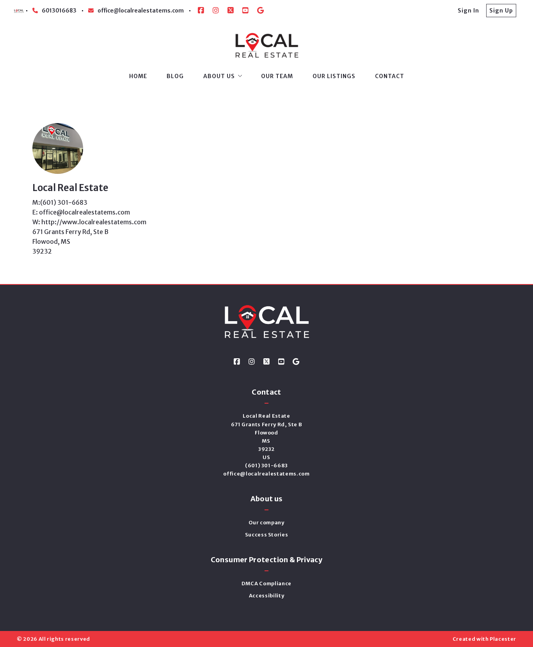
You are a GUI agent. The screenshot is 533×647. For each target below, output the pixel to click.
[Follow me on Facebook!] (200, 10)
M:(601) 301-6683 (59, 202)
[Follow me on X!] (230, 10)
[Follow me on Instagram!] (215, 10)
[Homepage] (266, 46)
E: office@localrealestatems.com (81, 212)
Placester (503, 639)
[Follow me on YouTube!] (245, 10)
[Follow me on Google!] (260, 10)
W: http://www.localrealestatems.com (89, 222)
